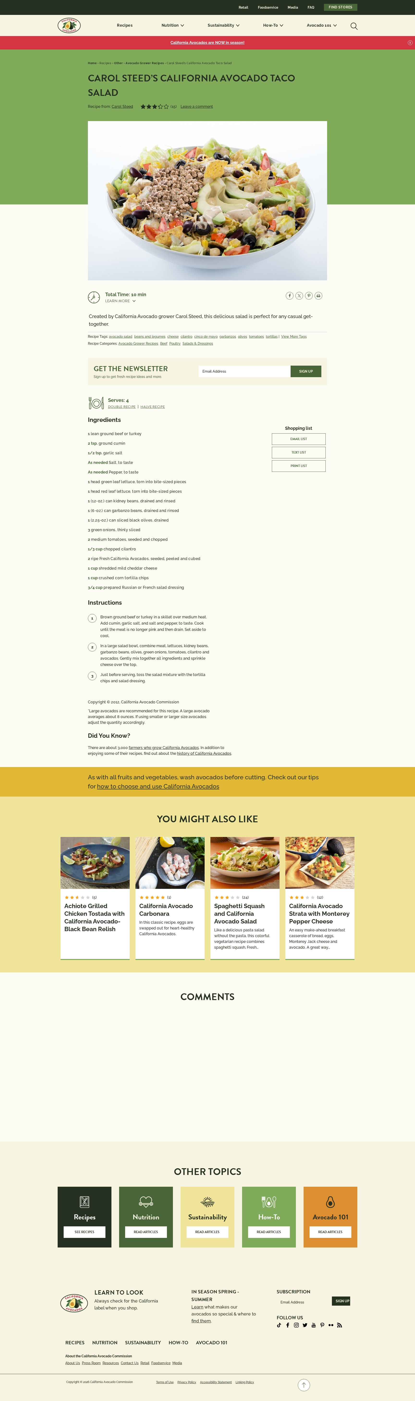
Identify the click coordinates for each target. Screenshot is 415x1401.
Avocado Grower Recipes (138, 343)
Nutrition (170, 25)
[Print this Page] (318, 296)
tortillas (272, 336)
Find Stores (341, 7)
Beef (163, 343)
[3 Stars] (154, 106)
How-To (270, 25)
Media (293, 7)
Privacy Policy (186, 1382)
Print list (299, 465)
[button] (125, 301)
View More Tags (294, 336)
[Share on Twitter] (299, 296)
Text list (299, 452)
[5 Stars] (166, 106)
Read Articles (146, 1232)
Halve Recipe (152, 406)
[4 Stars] (160, 106)
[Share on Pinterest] (309, 296)
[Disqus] (207, 1066)
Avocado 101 (319, 25)
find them (201, 1320)
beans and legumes (149, 336)
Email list (298, 439)
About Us (72, 1363)
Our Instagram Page (296, 1325)
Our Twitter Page (305, 1325)
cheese (173, 336)
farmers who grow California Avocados (164, 747)
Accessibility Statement (216, 1382)
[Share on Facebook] (289, 296)
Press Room (91, 1363)
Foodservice (268, 7)
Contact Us (130, 1363)
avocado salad (120, 336)
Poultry (175, 343)
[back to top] (304, 1385)
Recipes (125, 25)
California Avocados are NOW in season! (207, 42)
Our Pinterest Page (322, 1325)
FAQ (311, 7)
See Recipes (84, 1232)
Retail (243, 7)
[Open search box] (353, 25)
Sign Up (306, 371)
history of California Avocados (204, 753)
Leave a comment (197, 106)
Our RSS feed (339, 1325)
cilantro (186, 336)
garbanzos (228, 336)
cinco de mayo (206, 336)
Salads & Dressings (198, 343)
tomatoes (256, 336)
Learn (197, 1306)
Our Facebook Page (287, 1325)
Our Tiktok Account (279, 1325)
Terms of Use (165, 1382)
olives (242, 336)
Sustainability (221, 25)
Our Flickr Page (331, 1325)
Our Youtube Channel (313, 1325)
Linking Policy (245, 1382)
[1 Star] (143, 106)
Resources (111, 1363)
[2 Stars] (148, 106)
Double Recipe (122, 406)
